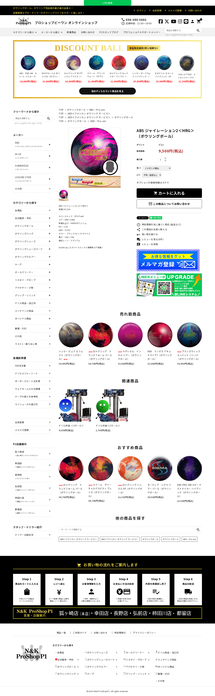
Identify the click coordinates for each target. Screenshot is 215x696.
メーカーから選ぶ (50, 32)
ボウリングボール (76, 109)
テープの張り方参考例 (26, 396)
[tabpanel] (94, 158)
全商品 (18, 210)
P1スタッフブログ (109, 32)
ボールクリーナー (24, 272)
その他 (18, 188)
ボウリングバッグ (24, 233)
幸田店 (25, 465)
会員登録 (157, 10)
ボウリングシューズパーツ (28, 249)
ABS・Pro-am (97, 109)
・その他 (160, 680)
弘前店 (25, 488)
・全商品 (59, 652)
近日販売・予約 (23, 218)
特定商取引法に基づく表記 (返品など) (159, 225)
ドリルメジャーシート (26, 373)
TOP (61, 109)
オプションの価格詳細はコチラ (153, 182)
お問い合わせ (195, 10)
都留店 (25, 511)
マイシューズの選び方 (26, 404)
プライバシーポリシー (144, 633)
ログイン (141, 10)
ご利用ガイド (80, 633)
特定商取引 (120, 633)
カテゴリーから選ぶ (23, 32)
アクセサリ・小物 (24, 287)
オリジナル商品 (23, 318)
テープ (18, 264)
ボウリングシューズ (25, 241)
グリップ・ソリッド (25, 295)
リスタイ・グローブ (25, 279)
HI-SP (21, 156)
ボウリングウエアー (25, 256)
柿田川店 (25, 499)
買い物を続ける (147, 234)
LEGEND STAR (23, 179)
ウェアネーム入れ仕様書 (27, 388)
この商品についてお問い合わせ (169, 204)
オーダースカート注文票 (27, 381)
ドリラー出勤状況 (24, 534)
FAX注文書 (20, 365)
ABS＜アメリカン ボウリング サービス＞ (89, 113)
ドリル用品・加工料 (25, 303)
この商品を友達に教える (152, 230)
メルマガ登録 (175, 10)
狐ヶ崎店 (27, 453)
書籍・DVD (21, 328)
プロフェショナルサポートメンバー (141, 32)
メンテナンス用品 (24, 310)
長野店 (22, 476)
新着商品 (71, 32)
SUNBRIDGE (22, 167)
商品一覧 (61, 633)
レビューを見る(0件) (150, 239)
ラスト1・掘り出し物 (26, 343)
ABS (29, 144)
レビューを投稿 (147, 244)
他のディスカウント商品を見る (107, 91)
